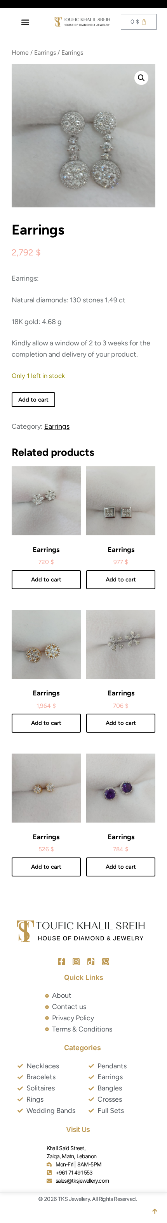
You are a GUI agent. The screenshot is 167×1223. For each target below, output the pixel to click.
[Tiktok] (90, 961)
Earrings (45, 52)
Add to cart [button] (46, 579)
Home (20, 52)
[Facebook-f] (61, 961)
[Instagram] (76, 961)
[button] (25, 22)
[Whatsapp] (105, 961)
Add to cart (33, 399)
